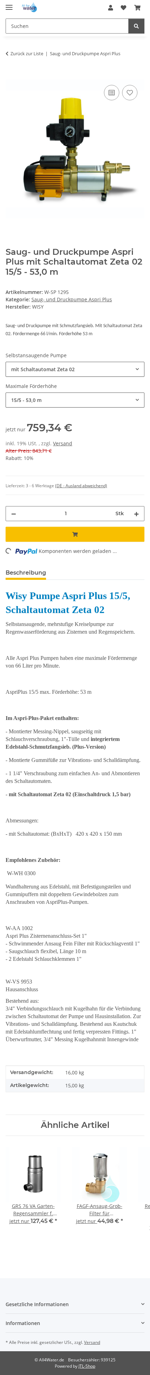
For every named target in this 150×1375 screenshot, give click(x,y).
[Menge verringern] (13, 513)
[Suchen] (136, 26)
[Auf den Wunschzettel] (129, 92)
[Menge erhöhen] (136, 513)
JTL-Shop (86, 1366)
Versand (62, 443)
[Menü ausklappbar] (9, 4)
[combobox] (75, 369)
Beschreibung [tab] (26, 572)
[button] (110, 8)
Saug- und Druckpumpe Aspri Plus (71, 299)
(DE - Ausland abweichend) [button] (81, 486)
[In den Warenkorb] (11, 75)
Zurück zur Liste (26, 53)
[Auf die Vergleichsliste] (111, 92)
